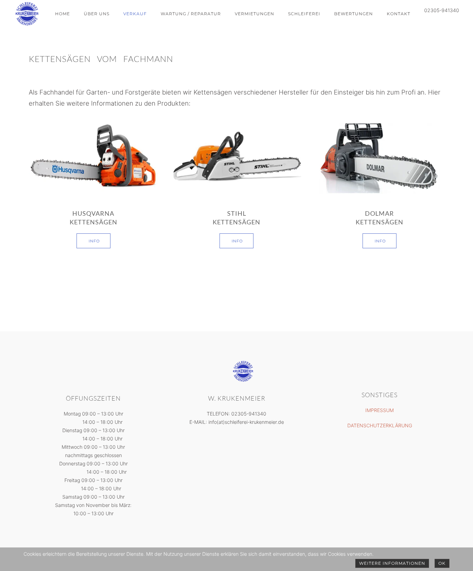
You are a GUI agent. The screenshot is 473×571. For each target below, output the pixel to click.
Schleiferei (304, 13)
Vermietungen (254, 13)
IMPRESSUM (379, 410)
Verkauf (135, 13)
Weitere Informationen (392, 563)
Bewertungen (353, 13)
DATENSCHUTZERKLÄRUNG (379, 425)
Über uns (96, 13)
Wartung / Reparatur (191, 13)
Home (62, 13)
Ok (442, 563)
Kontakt (398, 13)
